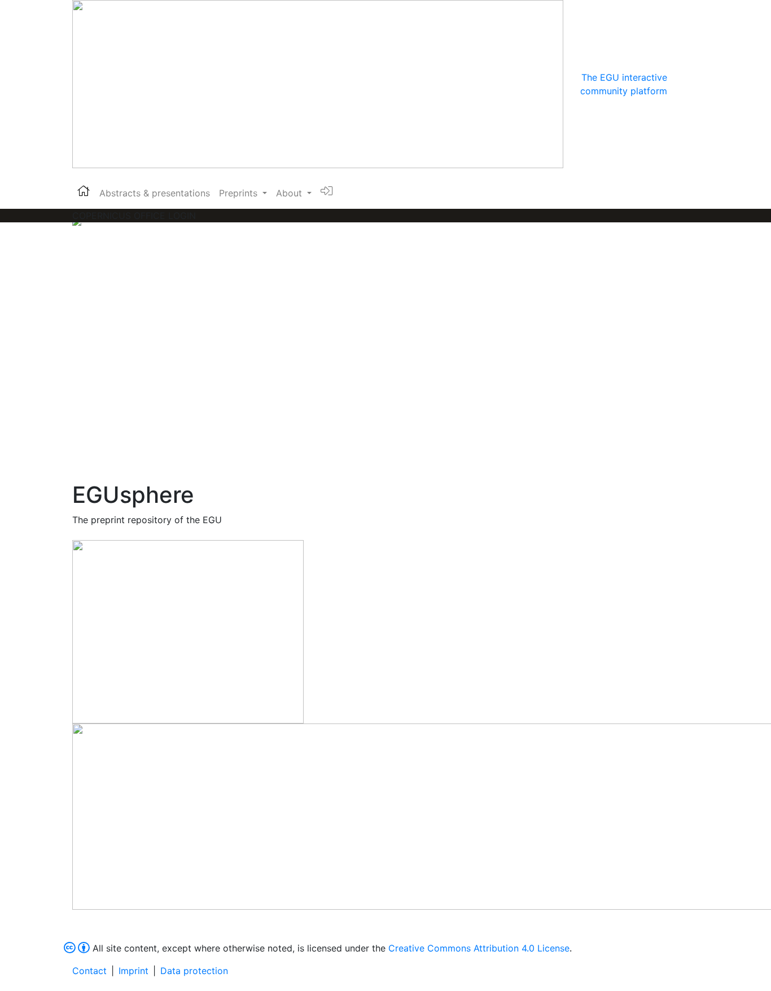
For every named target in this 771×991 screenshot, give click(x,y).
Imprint (133, 970)
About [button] (290, 193)
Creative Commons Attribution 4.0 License (479, 948)
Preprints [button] (239, 193)
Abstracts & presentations (154, 193)
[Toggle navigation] (683, 84)
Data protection (194, 970)
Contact (89, 970)
